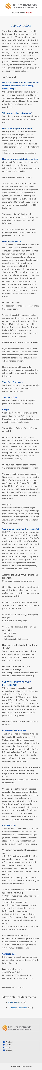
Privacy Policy (14, 1002)
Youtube (8, 1050)
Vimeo (7, 1047)
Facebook (9, 1042)
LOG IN (29, 13)
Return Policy (26, 1067)
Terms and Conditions (17, 1007)
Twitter (8, 1045)
